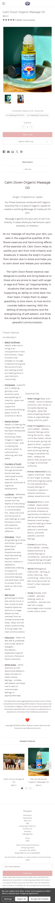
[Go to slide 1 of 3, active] (22, 788)
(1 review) (19, 20)
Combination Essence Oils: (27, 111)
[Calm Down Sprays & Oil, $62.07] (13, 762)
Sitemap (27, 831)
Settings (8, 898)
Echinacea (9, 537)
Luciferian (9, 494)
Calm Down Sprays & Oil (13, 780)
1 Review (27, 169)
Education (27, 815)
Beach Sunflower (12, 342)
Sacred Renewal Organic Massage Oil (38, 780)
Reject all (21, 898)
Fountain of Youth (13, 464)
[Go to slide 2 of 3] (26, 788)
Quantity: (27, 123)
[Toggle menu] (3, 3)
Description (27, 162)
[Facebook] (4, 152)
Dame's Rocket (11, 421)
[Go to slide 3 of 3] (30, 788)
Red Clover (10, 595)
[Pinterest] (21, 152)
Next (49, 765)
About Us (27, 821)
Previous (3, 765)
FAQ (27, 823)
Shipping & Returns (27, 826)
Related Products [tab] (27, 741)
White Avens (10, 665)
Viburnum (9, 637)
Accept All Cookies (39, 898)
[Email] (8, 152)
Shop (27, 838)
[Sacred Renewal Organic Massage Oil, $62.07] (38, 762)
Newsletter (27, 818)
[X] (17, 152)
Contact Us (27, 829)
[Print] (12, 152)
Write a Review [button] (29, 20)
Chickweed (10, 385)
